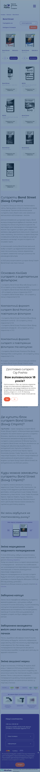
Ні (14, 399)
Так (7, 399)
